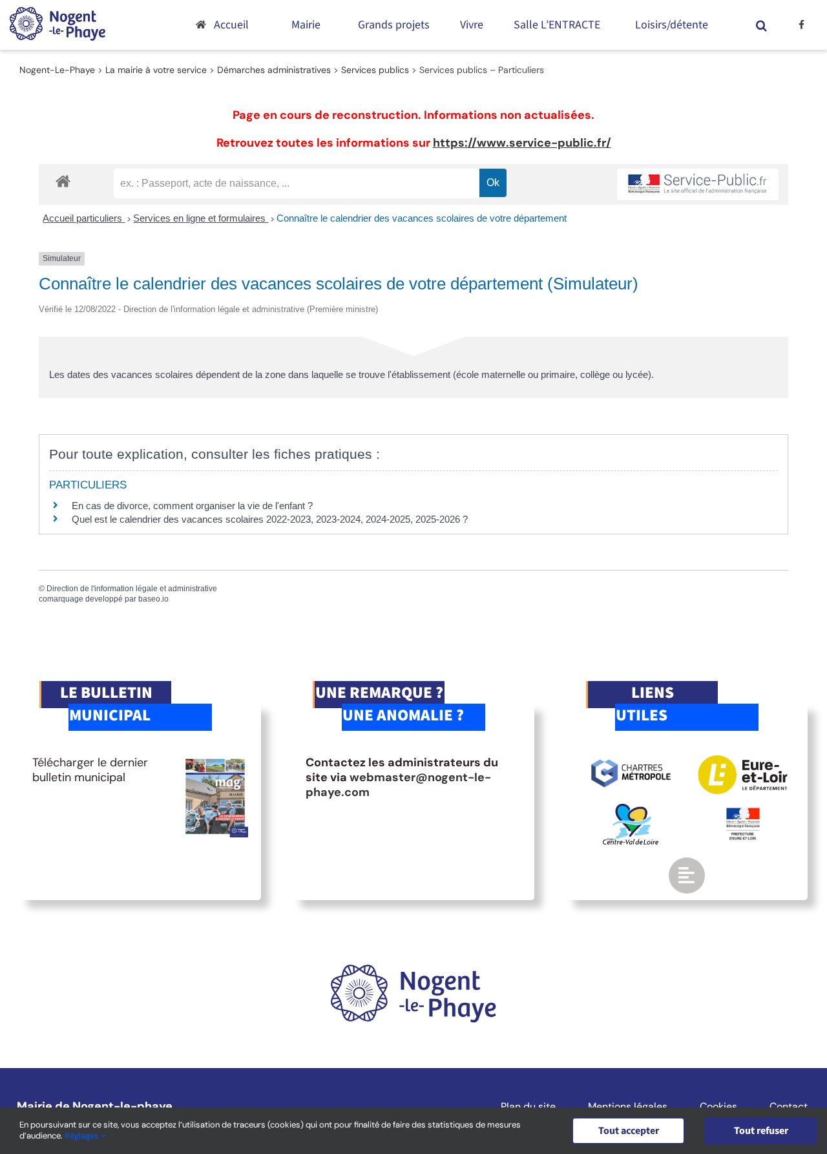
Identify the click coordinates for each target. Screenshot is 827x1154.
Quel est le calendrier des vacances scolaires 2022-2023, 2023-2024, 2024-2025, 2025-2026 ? (270, 519)
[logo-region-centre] (630, 809)
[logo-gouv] (743, 813)
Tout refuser (761, 1131)
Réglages (83, 1135)
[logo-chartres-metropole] (631, 761)
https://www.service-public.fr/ (522, 143)
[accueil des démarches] (63, 181)
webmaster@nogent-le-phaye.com (398, 785)
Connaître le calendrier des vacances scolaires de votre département (422, 218)
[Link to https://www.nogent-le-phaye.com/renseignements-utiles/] (687, 875)
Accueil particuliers (84, 218)
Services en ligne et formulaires (200, 218)
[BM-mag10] (215, 761)
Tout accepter (628, 1131)
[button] (761, 25)
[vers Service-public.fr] (698, 184)
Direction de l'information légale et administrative (132, 588)
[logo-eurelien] (743, 761)
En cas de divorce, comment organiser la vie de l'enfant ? (192, 505)
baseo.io (153, 598)
